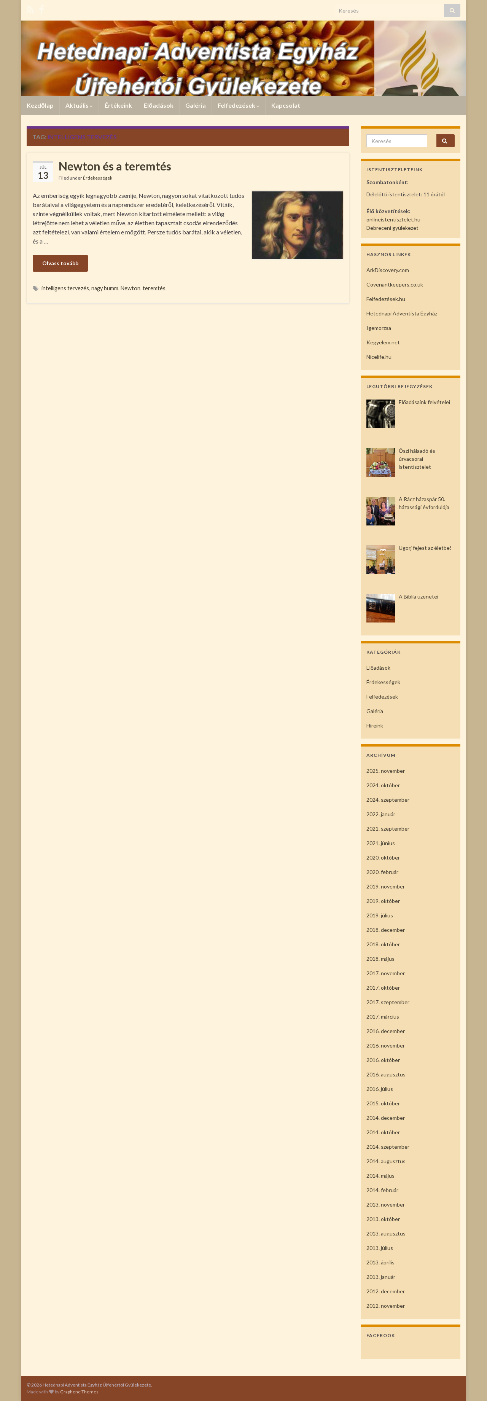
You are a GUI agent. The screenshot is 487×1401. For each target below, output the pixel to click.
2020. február (382, 872)
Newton (130, 288)
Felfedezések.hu (385, 299)
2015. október (383, 1103)
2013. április (380, 1262)
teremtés (154, 288)
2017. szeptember (387, 1002)
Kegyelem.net (383, 342)
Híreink (374, 725)
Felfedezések (237, 105)
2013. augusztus (386, 1233)
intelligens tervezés (65, 288)
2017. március (382, 1016)
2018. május (380, 958)
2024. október (383, 785)
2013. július (379, 1248)
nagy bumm (104, 288)
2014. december (385, 1117)
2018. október (383, 944)
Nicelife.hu (379, 356)
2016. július (379, 1089)
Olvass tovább (60, 263)
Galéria (195, 105)
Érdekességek (97, 178)
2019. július (379, 915)
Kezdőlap (40, 105)
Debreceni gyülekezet (392, 227)
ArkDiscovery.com (387, 270)
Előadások (158, 105)
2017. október (383, 987)
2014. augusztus (386, 1161)
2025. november (385, 770)
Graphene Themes (79, 1392)
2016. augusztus (386, 1074)
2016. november (385, 1045)
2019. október (383, 901)
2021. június (380, 843)
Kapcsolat (285, 105)
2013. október (383, 1219)
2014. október (383, 1132)
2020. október (383, 857)
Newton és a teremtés (115, 166)
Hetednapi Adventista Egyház (401, 313)
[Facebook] (41, 8)
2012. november (385, 1305)
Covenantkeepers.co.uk (394, 284)
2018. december (385, 930)
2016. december (385, 1031)
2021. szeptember (387, 828)
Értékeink (118, 105)
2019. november (385, 886)
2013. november (385, 1204)
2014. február (382, 1190)
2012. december (385, 1291)
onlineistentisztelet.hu (393, 219)
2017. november (385, 973)
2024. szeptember (387, 799)
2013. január (380, 1277)
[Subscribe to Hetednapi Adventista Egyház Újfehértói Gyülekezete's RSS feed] (30, 8)
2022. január (380, 814)
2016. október (383, 1060)
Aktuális (77, 105)
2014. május (380, 1175)
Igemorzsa (378, 328)
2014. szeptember (387, 1146)
